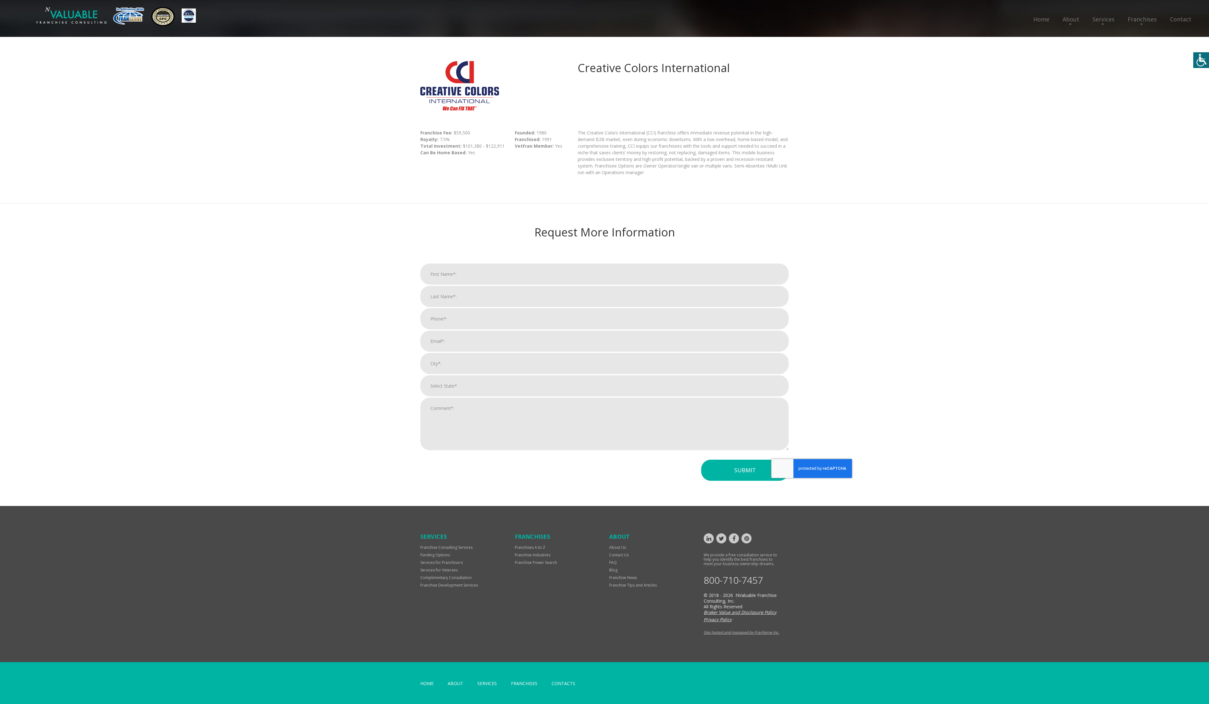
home (427, 683)
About (1071, 19)
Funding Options (435, 555)
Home (1041, 19)
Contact (1180, 19)
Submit (745, 470)
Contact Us (619, 555)
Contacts (563, 683)
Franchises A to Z (530, 547)
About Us (617, 547)
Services (1104, 19)
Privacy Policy (718, 619)
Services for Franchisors (441, 562)
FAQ (613, 562)
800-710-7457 (733, 580)
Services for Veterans (439, 570)
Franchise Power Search (536, 562)
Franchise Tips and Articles (633, 585)
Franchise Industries (532, 555)
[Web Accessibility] (1201, 60)
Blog (613, 570)
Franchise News (623, 577)
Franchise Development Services (449, 585)
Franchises (1142, 19)
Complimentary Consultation (446, 577)
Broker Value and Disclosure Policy (740, 612)
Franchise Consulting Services (446, 547)
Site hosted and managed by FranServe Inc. (741, 632)
